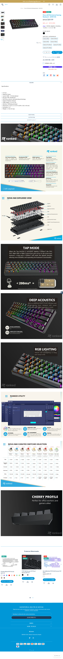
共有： (44, 72)
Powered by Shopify (37, 634)
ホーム (22, 8)
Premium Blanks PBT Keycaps (7, 571)
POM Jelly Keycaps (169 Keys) (29, 571)
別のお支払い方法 (52, 69)
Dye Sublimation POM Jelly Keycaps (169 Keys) (52, 571)
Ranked (6, 4)
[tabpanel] (10, 572)
